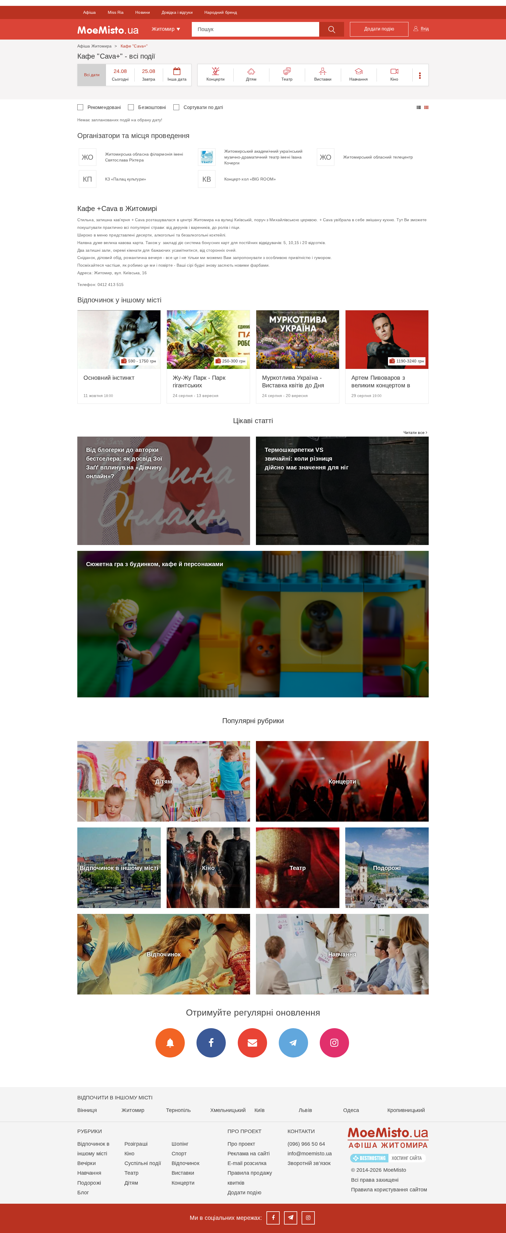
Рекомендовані (104, 107)
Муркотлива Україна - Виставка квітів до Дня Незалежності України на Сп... (296, 381)
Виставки (323, 79)
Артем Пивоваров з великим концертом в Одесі (380, 381)
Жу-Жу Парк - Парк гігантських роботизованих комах (202, 381)
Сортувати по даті (203, 107)
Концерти (215, 79)
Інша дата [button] (177, 79)
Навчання (358, 79)
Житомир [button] (164, 29)
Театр (287, 79)
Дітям (251, 79)
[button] (420, 75)
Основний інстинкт (108, 377)
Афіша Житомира (94, 46)
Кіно (394, 79)
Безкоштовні (152, 107)
